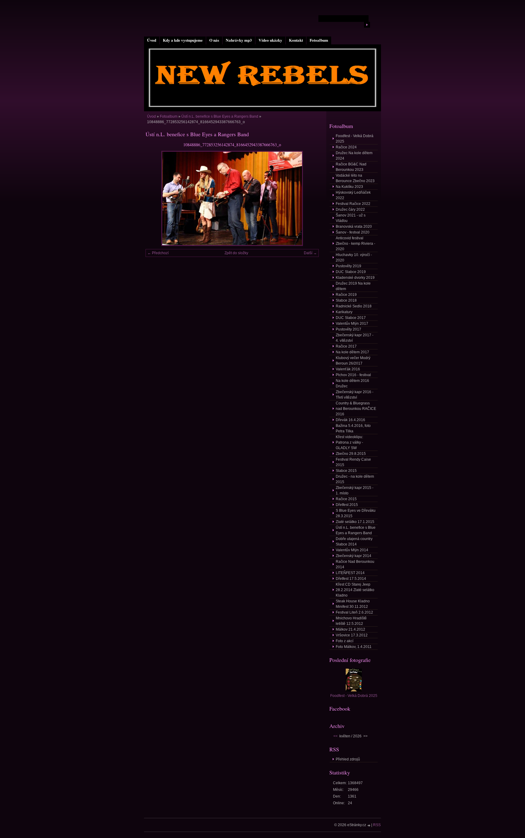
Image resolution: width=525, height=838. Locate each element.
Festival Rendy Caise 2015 (353, 462)
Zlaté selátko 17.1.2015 (355, 522)
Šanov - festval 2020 (352, 232)
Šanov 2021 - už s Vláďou (350, 218)
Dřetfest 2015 (347, 505)
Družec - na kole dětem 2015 (355, 479)
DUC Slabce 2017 (351, 318)
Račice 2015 (346, 499)
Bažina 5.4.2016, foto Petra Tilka (353, 428)
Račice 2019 (346, 295)
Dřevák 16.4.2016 (350, 420)
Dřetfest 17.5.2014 (351, 579)
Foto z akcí (344, 641)
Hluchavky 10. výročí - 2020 (354, 257)
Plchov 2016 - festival (353, 375)
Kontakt (296, 40)
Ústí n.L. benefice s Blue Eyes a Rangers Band (220, 116)
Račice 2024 (346, 147)
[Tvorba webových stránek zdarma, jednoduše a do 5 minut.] (369, 825)
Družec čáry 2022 (350, 209)
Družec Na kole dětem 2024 (354, 156)
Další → (310, 253)
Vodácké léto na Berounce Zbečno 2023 (355, 178)
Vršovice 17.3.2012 (352, 635)
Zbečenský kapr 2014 (353, 556)
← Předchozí (158, 253)
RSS (377, 825)
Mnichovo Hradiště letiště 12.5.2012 (351, 621)
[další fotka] (309, 198)
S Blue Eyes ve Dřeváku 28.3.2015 (356, 513)
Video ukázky (270, 40)
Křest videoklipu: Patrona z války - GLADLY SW (349, 442)
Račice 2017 (346, 346)
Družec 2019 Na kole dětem (353, 286)
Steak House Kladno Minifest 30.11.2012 (353, 604)
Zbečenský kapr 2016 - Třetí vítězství (354, 395)
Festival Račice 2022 (353, 204)
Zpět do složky (236, 253)
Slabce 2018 (346, 300)
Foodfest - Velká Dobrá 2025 (354, 139)
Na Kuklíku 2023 (349, 187)
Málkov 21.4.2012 (350, 629)
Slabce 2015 (346, 471)
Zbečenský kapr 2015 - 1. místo (354, 490)
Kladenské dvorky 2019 (355, 277)
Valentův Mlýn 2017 (352, 323)
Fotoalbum (319, 40)
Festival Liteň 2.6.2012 (354, 612)
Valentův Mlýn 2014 (352, 550)
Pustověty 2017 (348, 329)
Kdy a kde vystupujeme (183, 40)
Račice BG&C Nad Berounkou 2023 (351, 167)
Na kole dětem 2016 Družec (352, 383)
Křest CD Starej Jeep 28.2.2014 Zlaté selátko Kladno (355, 589)
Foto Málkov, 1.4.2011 (354, 647)
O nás (214, 40)
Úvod (151, 40)
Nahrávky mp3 (239, 40)
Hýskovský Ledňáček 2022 (353, 195)
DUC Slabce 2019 (351, 272)
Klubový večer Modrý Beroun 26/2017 (353, 360)
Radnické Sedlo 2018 (354, 306)
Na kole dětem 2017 (352, 352)
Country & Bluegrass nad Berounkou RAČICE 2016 (356, 408)
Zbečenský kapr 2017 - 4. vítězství (354, 338)
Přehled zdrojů (348, 759)
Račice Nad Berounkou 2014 (355, 564)
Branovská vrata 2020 (354, 226)
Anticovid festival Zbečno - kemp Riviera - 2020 (355, 243)
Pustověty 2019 (348, 266)
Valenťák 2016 (348, 369)
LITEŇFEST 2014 (350, 573)
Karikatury (344, 312)
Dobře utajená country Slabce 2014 (354, 541)
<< (335, 736)
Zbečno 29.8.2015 (351, 454)
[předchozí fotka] (155, 198)
